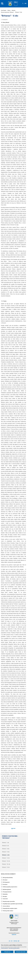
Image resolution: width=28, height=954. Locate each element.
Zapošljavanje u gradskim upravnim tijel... (13, 903)
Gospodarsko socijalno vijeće (10, 908)
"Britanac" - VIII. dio (6, 864)
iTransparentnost (7, 891)
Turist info (5, 898)
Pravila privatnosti (4, 948)
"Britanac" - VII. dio (6, 861)
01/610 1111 (14, 934)
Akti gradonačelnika (8, 877)
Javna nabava (6, 906)
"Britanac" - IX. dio (6, 867)
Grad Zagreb (3, 10)
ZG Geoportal (6, 882)
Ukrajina (5, 896)
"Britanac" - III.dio (5, 848)
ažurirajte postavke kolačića (14, 948)
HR (25, 3)
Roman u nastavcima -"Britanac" (7, 12)
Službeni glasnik (7, 889)
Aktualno (13, 10)
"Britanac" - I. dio (5, 842)
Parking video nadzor (8, 910)
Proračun (5, 884)
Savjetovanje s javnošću (9, 901)
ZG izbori (5, 879)
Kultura (8, 10)
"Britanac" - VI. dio (6, 858)
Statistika (5, 894)
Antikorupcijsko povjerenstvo (10, 886)
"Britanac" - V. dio (5, 854)
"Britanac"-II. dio (5, 845)
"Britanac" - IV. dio (5, 851)
